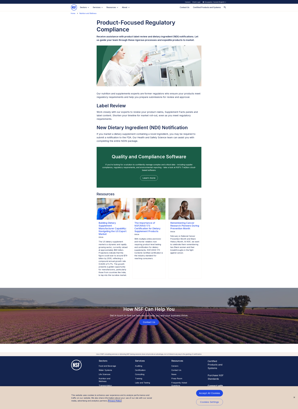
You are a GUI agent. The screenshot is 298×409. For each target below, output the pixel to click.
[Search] (225, 7)
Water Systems (105, 370)
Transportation (105, 385)
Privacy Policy (114, 401)
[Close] (294, 397)
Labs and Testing (142, 383)
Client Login (196, 2)
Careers (187, 2)
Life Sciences (104, 374)
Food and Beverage (107, 366)
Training (138, 378)
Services (96, 7)
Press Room (176, 378)
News (173, 374)
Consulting (139, 374)
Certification (140, 370)
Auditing (138, 366)
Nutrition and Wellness (88, 13)
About (124, 7)
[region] (149, 397)
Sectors (83, 7)
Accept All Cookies (209, 393)
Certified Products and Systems (215, 365)
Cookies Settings (209, 402)
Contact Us (176, 370)
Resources (111, 7)
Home (73, 13)
